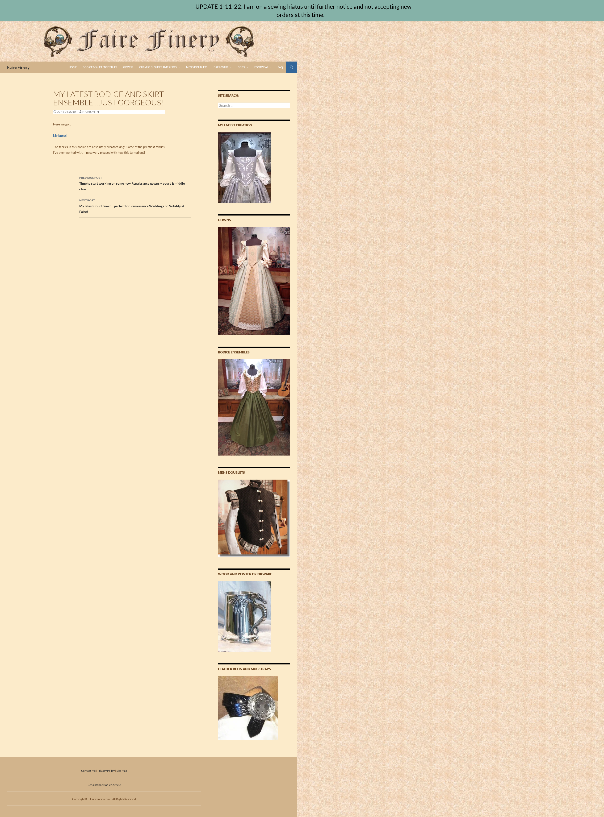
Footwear (261, 67)
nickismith (90, 111)
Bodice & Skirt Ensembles (100, 67)
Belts (241, 67)
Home (73, 67)
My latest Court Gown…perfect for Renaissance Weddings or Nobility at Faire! (131, 206)
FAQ (280, 67)
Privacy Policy (106, 770)
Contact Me (88, 770)
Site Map (122, 770)
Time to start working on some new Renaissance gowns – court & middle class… (132, 183)
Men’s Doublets (196, 67)
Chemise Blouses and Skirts (158, 67)
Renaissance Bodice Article (104, 785)
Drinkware (221, 67)
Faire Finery (18, 67)
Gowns (128, 67)
